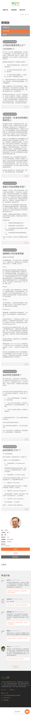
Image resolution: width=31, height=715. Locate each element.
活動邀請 (15, 553)
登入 (28, 14)
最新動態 (14, 10)
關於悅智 (22, 10)
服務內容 (5, 10)
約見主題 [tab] (6, 31)
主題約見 (15, 549)
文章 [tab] (6, 34)
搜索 (22, 14)
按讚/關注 (16, 557)
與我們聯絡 (6, 700)
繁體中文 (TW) (4, 693)
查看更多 (15, 666)
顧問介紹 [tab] (7, 27)
